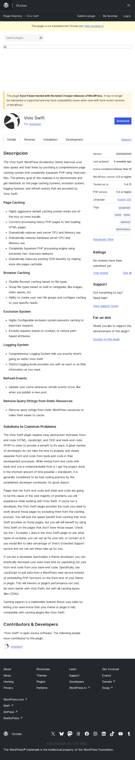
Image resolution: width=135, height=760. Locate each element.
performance (123, 229)
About (7, 669)
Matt (8, 705)
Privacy (8, 688)
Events (106, 675)
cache (118, 214)
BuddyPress (13, 718)
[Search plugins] (40, 37)
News (7, 675)
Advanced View (103, 239)
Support (126, 139)
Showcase (43, 669)
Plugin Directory (13, 15)
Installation (50, 139)
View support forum (105, 306)
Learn (72, 669)
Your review (100, 273)
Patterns (41, 688)
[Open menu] (129, 5)
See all (127, 273)
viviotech (35, 124)
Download (123, 120)
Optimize (125, 222)
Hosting (9, 681)
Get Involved (110, 669)
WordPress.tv (79, 688)
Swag (107, 688)
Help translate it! (94, 25)
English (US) (124, 199)
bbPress (11, 712)
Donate (108, 681)
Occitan (17, 734)
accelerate (124, 207)
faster (127, 214)
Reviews (29, 139)
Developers (76, 681)
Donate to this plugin (106, 339)
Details (11, 139)
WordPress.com (15, 699)
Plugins (40, 681)
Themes (41, 675)
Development (74, 139)
